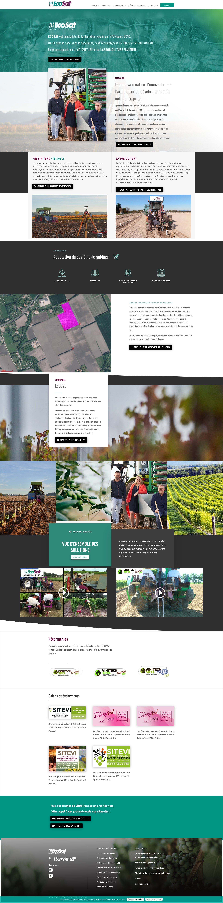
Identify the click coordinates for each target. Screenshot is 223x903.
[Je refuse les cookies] (220, 900)
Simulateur (95, 5)
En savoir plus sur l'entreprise (71, 440)
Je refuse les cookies (154, 899)
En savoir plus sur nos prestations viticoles (52, 186)
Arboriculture (119, 5)
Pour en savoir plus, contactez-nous (134, 144)
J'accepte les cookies (135, 899)
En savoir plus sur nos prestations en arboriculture (139, 190)
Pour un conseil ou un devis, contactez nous (70, 818)
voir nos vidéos (80, 557)
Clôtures (132, 5)
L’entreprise (141, 5)
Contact (167, 5)
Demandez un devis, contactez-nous (65, 59)
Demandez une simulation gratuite (66, 825)
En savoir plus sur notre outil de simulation (151, 347)
